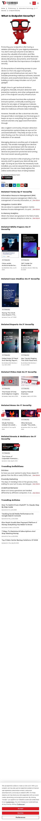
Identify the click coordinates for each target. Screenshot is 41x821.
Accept (20, 808)
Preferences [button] (20, 804)
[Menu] (38, 3)
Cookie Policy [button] (10, 802)
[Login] (34, 3)
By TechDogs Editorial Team (10, 175)
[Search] (30, 3)
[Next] (38, 248)
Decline (20, 813)
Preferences (20, 817)
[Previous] (2, 248)
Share (3, 182)
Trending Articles (10, 500)
